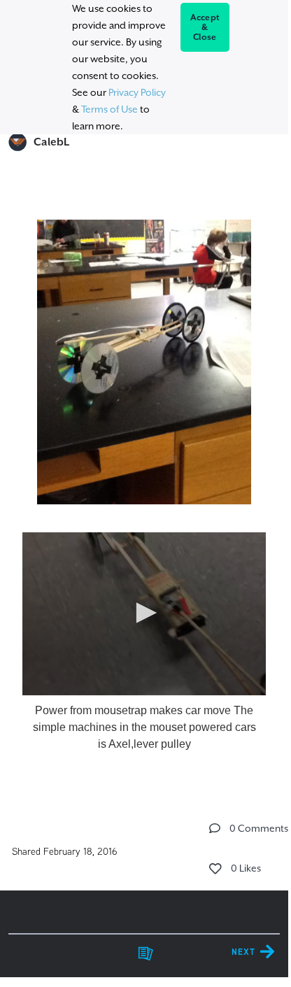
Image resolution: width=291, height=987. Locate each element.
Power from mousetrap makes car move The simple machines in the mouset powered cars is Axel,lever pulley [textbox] (144, 727)
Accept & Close (205, 27)
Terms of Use (109, 109)
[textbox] (143, 483)
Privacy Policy (137, 92)
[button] (144, 612)
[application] (144, 613)
